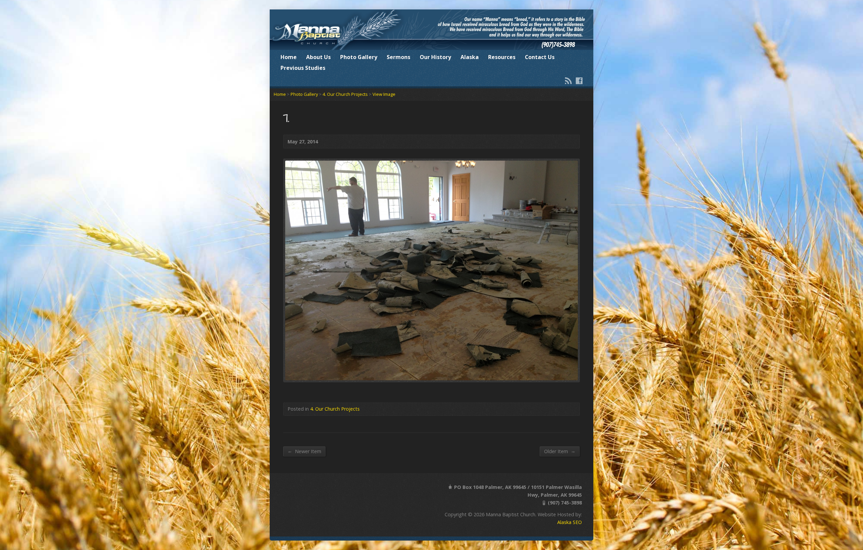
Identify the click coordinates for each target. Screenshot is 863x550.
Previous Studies (302, 68)
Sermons (398, 57)
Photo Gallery (358, 57)
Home (288, 57)
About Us (318, 57)
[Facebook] (579, 80)
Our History (435, 57)
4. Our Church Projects (345, 94)
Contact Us (540, 57)
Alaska (469, 57)
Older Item (559, 451)
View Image (384, 94)
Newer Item (304, 451)
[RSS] (568, 80)
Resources (501, 57)
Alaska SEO (569, 522)
